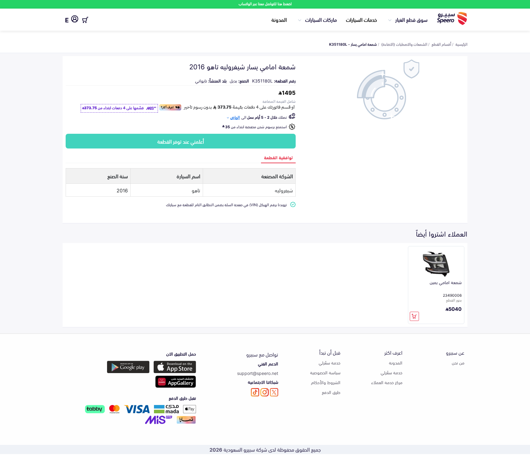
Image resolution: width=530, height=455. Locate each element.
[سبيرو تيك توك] (255, 392)
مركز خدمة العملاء (386, 382)
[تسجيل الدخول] (74, 20)
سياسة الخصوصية (325, 372)
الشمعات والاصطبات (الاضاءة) (404, 44)
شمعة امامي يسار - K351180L (353, 44)
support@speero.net (257, 373)
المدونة (279, 19)
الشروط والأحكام (325, 382)
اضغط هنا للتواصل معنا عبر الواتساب (265, 3)
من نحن (458, 362)
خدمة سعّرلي (391, 372)
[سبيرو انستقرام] (264, 392)
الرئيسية (461, 44)
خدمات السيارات (361, 19)
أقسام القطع (441, 44)
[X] (274, 392)
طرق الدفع (331, 392)
